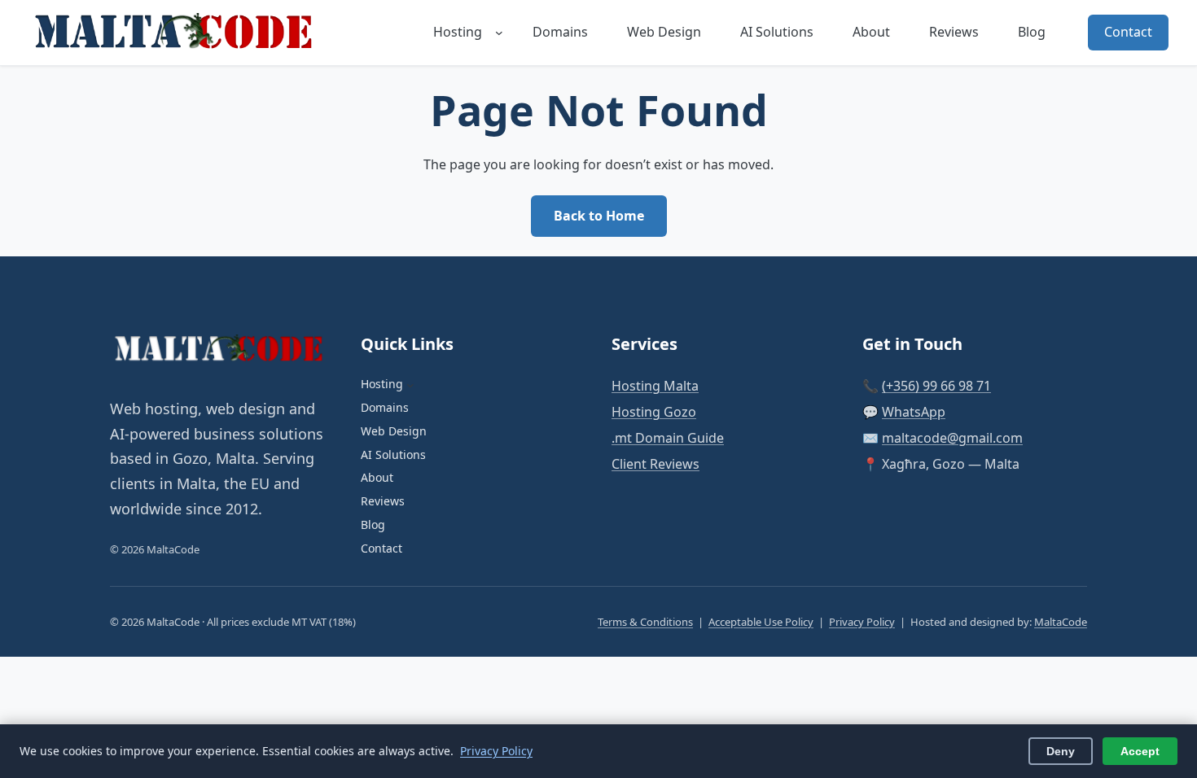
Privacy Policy (862, 621)
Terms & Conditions (645, 621)
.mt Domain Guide (668, 438)
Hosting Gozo (654, 412)
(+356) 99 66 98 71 (936, 386)
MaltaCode (1060, 621)
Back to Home (599, 216)
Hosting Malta (655, 386)
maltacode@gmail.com (952, 438)
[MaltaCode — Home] (176, 32)
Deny (1060, 751)
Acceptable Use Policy (760, 621)
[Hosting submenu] (499, 32)
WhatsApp (913, 412)
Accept (1140, 751)
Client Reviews (655, 464)
